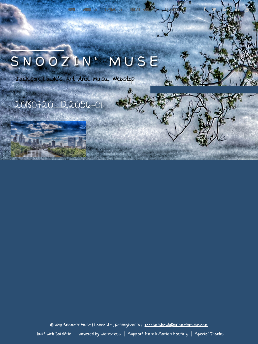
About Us (90, 10)
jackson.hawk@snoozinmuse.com (176, 324)
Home (72, 10)
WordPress (111, 333)
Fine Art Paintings (143, 10)
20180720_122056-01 (58, 105)
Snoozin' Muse (86, 61)
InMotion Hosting (171, 333)
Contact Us (113, 10)
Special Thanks (209, 333)
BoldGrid (63, 333)
